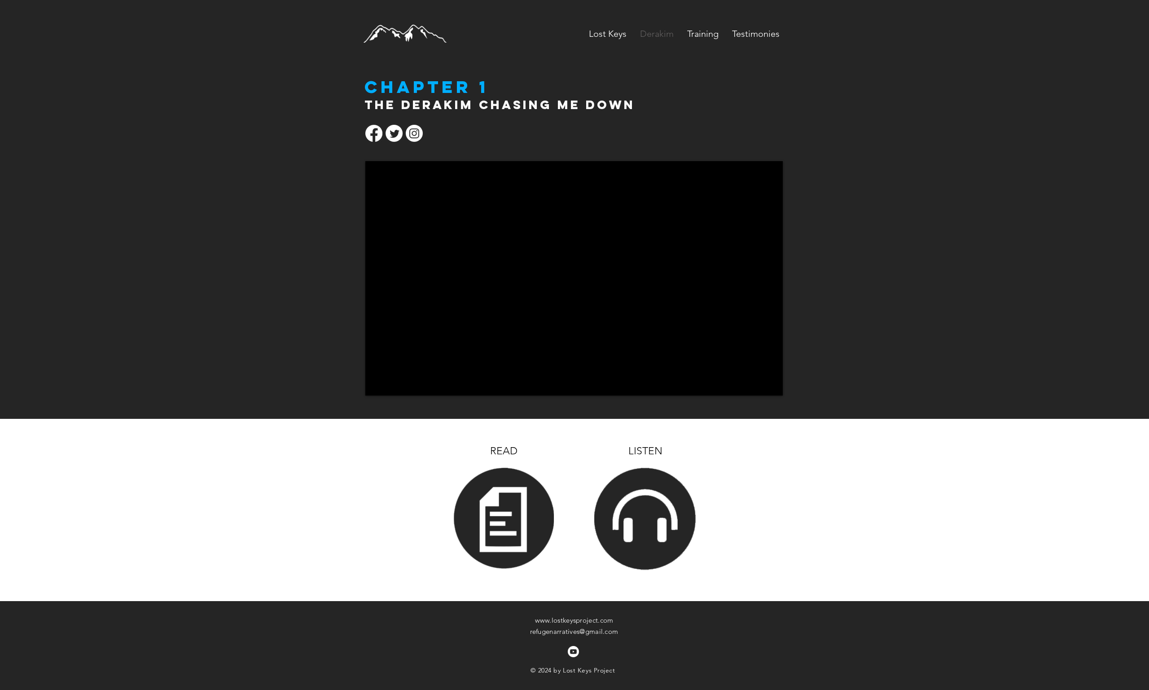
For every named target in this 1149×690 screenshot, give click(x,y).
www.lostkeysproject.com (574, 620)
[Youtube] (573, 651)
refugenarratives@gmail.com (574, 631)
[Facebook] (373, 133)
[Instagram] (414, 133)
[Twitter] (394, 133)
